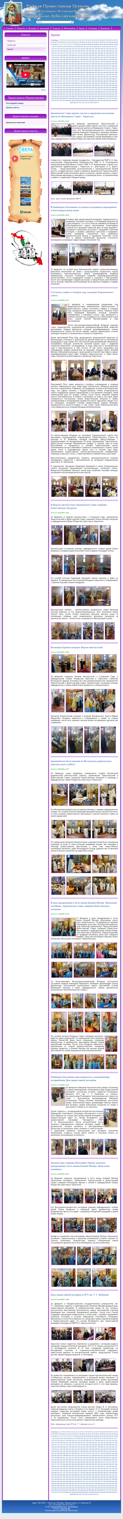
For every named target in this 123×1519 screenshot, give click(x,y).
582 (116, 90)
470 (58, 81)
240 (58, 59)
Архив (10, 49)
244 (70, 59)
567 (73, 90)
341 (84, 68)
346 (99, 68)
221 (70, 57)
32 (115, 40)
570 (81, 90)
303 (107, 64)
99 (117, 44)
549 (87, 87)
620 (93, 94)
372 (107, 70)
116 (98, 46)
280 (107, 62)
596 (90, 92)
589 (70, 92)
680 (67, 100)
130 (73, 49)
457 (87, 79)
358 (67, 70)
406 (73, 74)
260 (116, 59)
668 (99, 98)
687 (87, 100)
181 (87, 53)
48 (80, 42)
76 (70, 44)
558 (113, 87)
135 (87, 49)
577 (101, 90)
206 (93, 55)
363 (81, 70)
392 (99, 72)
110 (82, 46)
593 (81, 92)
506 (96, 83)
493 (58, 83)
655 (61, 98)
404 (67, 74)
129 (70, 49)
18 (86, 40)
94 (107, 44)
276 (96, 62)
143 (110, 49)
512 (113, 83)
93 (105, 44)
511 (110, 83)
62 (109, 42)
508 (101, 83)
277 (99, 62)
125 (58, 49)
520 (70, 85)
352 (116, 68)
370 (101, 70)
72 (62, 44)
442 (110, 77)
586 (61, 92)
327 (110, 66)
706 (94, 103)
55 (94, 42)
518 (64, 85)
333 (61, 68)
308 (55, 66)
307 (52, 66)
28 (107, 40)
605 (116, 92)
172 (61, 53)
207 (96, 55)
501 (81, 83)
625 (107, 94)
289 (67, 64)
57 (98, 42)
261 (52, 62)
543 (70, 87)
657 (67, 98)
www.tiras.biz (65, 1509)
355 (58, 70)
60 (105, 42)
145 (116, 49)
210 (104, 55)
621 (96, 94)
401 (58, 74)
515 (55, 85)
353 (52, 70)
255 (101, 59)
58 (100, 42)
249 (84, 59)
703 (86, 103)
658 (70, 98)
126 (61, 49)
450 (67, 79)
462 (101, 79)
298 (93, 64)
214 (116, 55)
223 (75, 57)
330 (52, 68)
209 (101, 55)
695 (110, 100)
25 (101, 40)
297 (90, 64)
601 (104, 92)
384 (75, 72)
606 (52, 94)
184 (96, 53)
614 (75, 94)
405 (70, 74)
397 (113, 72)
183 (93, 53)
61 (107, 42)
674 (116, 98)
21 (92, 40)
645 (99, 96)
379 (61, 72)
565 (67, 90)
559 (116, 87)
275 (93, 62)
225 (81, 57)
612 (70, 94)
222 (73, 57)
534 (110, 85)
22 (94, 40)
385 (78, 72)
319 (87, 66)
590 (73, 92)
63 (111, 42)
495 (64, 83)
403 (64, 74)
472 (64, 81)
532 (104, 85)
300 (99, 64)
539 (58, 87)
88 (94, 44)
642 (90, 96)
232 (101, 57)
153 (73, 51)
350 (110, 68)
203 (84, 55)
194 (58, 55)
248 (81, 59)
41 (66, 42)
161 (96, 51)
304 (110, 64)
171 (58, 53)
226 (84, 57)
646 (101, 96)
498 (73, 83)
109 (79, 46)
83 (84, 44)
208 (99, 55)
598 (96, 92)
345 (96, 68)
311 (64, 66)
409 (81, 74)
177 (75, 53)
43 (70, 42)
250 (87, 59)
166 (110, 51)
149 (61, 51)
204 (87, 55)
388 (87, 72)
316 (78, 66)
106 (70, 46)
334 (64, 68)
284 (52, 64)
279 (104, 62)
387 (84, 72)
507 (99, 83)
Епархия (56, 28)
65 (115, 42)
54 (92, 42)
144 (113, 49)
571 (84, 90)
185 (99, 53)
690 (96, 100)
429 (73, 77)
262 (55, 62)
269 (75, 62)
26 (103, 40)
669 (101, 98)
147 (55, 51)
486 (104, 81)
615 (78, 94)
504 (90, 83)
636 (73, 96)
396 (110, 72)
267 (70, 62)
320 (90, 66)
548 (84, 87)
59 (103, 42)
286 (58, 64)
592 (78, 92)
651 (116, 96)
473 (67, 81)
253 (96, 59)
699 (74, 103)
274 (90, 62)
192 (52, 55)
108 (76, 46)
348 (104, 68)
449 (64, 79)
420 (113, 74)
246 (75, 59)
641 (87, 96)
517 (61, 85)
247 (78, 59)
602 (107, 92)
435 (90, 77)
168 (116, 51)
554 (101, 87)
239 (55, 59)
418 (107, 74)
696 (113, 100)
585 (58, 92)
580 (110, 90)
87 (92, 44)
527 (90, 85)
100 (53, 46)
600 (101, 92)
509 (104, 83)
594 (84, 92)
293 (78, 64)
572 (87, 90)
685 (81, 100)
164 (104, 51)
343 (90, 68)
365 (87, 70)
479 (84, 81)
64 (113, 42)
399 (52, 74)
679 (64, 100)
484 (99, 81)
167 (113, 51)
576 (99, 90)
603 (110, 92)
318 (84, 66)
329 (116, 66)
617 (84, 94)
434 (87, 77)
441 (107, 77)
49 (82, 42)
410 (84, 74)
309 (58, 66)
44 (72, 42)
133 (81, 49)
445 (52, 79)
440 (104, 77)
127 (64, 49)
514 (52, 85)
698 (71, 103)
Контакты (105, 28)
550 (90, 87)
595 (87, 92)
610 (64, 94)
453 (75, 79)
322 (96, 66)
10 (70, 40)
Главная (9, 28)
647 (104, 96)
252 (93, 59)
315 (75, 66)
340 (81, 68)
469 (55, 81)
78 (74, 44)
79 (76, 44)
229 (93, 57)
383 (73, 72)
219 (64, 57)
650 (113, 96)
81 (80, 44)
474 (70, 81)
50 (84, 42)
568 (75, 90)
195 (61, 55)
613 (72, 94)
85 (88, 44)
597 (93, 92)
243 (67, 59)
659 (73, 98)
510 (107, 83)
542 (67, 87)
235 (110, 57)
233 (104, 57)
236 (113, 57)
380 (64, 72)
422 (52, 77)
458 (90, 79)
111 (85, 46)
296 (87, 64)
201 (78, 55)
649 (110, 96)
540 (61, 87)
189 (110, 53)
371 (104, 70)
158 (87, 51)
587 (64, 92)
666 (93, 98)
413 (93, 74)
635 (70, 96)
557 (110, 87)
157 (84, 51)
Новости (21, 28)
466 (113, 79)
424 (58, 77)
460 (96, 79)
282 (113, 62)
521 (73, 85)
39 (62, 42)
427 (67, 77)
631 (58, 96)
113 (90, 46)
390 (93, 72)
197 (67, 55)
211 (107, 55)
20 (90, 40)
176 (73, 53)
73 (64, 44)
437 (96, 77)
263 (58, 62)
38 (60, 42)
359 (70, 70)
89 (96, 44)
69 (56, 44)
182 (90, 53)
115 (96, 46)
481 (90, 81)
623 (101, 94)
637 (75, 96)
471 (61, 81)
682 (73, 100)
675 (52, 100)
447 (58, 79)
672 (110, 98)
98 (115, 44)
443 (113, 77)
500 (78, 83)
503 (87, 83)
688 (90, 100)
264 (61, 62)
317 (81, 66)
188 (107, 53)
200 (75, 55)
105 (67, 46)
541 (64, 87)
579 (107, 90)
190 (113, 53)
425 (61, 77)
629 (52, 96)
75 (68, 44)
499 (75, 83)
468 (52, 81)
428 (70, 77)
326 (107, 66)
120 (109, 46)
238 (52, 59)
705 (91, 103)
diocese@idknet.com (59, 1507)
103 (62, 46)
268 (73, 62)
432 (81, 77)
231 (99, 57)
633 (64, 96)
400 (55, 74)
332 (58, 68)
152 (70, 51)
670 (104, 98)
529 (96, 85)
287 (61, 64)
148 (58, 51)
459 (93, 79)
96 (111, 44)
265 (64, 62)
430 (75, 77)
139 (99, 49)
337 (73, 68)
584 (55, 92)
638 (78, 96)
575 (96, 90)
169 (52, 53)
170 (55, 53)
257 (107, 59)
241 (61, 59)
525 (84, 85)
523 (78, 85)
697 (116, 100)
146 (52, 51)
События (11, 45)
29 (109, 40)
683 (75, 100)
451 (70, 79)
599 (99, 92)
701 (80, 103)
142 (107, 49)
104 (65, 46)
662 (81, 98)
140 (101, 49)
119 (107, 46)
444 (116, 77)
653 (55, 98)
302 (104, 64)
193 (55, 55)
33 (117, 40)
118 (104, 46)
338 (75, 68)
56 (96, 42)
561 (55, 90)
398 (116, 72)
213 (113, 55)
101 (56, 46)
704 (88, 103)
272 (84, 62)
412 (90, 74)
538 (55, 87)
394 (104, 72)
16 (82, 40)
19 (88, 40)
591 (75, 92)
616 (81, 94)
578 (104, 90)
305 (113, 64)
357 (64, 70)
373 (110, 70)
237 (116, 57)
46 (76, 42)
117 (101, 46)
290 (70, 64)
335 (67, 68)
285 (55, 64)
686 (84, 100)
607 (55, 94)
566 (70, 90)
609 (61, 94)
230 (96, 57)
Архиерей (44, 28)
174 (67, 53)
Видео (82, 28)
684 (78, 100)
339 (78, 68)
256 (104, 59)
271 (81, 62)
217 (58, 57)
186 (101, 53)
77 (72, 44)
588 (67, 92)
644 (96, 96)
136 (90, 49)
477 (78, 81)
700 (77, 103)
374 (113, 70)
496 (67, 83)
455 (81, 79)
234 (107, 57)
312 (67, 66)
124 (55, 49)
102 (59, 46)
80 (78, 44)
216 (55, 57)
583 (52, 92)
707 (97, 103)
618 (87, 94)
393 (101, 72)
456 (84, 79)
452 (73, 79)
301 (101, 64)
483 (96, 81)
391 (96, 72)
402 (61, 74)
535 (113, 85)
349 (107, 68)
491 (52, 83)
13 (76, 40)
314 (72, 66)
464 (107, 79)
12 (74, 40)
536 (116, 85)
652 (52, 98)
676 (55, 100)
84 (86, 44)
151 (67, 51)
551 (93, 87)
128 (67, 49)
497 (70, 83)
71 (60, 44)
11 (72, 40)
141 (104, 49)
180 (84, 53)
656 (64, 98)
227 (87, 57)
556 (107, 87)
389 (90, 72)
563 (61, 90)
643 (93, 96)
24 (99, 40)
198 (70, 55)
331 (55, 68)
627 (113, 94)
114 (93, 46)
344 (93, 68)
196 (64, 55)
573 (90, 90)
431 (78, 77)
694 (107, 100)
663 (84, 98)
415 (98, 74)
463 (104, 79)
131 (75, 49)
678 (61, 100)
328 (113, 66)
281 (110, 62)
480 (87, 81)
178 (78, 53)
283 (116, 62)
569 (78, 90)
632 (61, 96)
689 (93, 100)
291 (73, 64)
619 (90, 94)
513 (116, 83)
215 (52, 57)
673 (113, 98)
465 (110, 79)
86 (90, 44)
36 (56, 42)
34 (51, 42)
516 (58, 85)
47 (78, 42)
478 (81, 81)
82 (82, 44)
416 (101, 74)
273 (87, 62)
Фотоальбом (69, 28)
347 (101, 68)
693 (104, 100)
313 (70, 66)
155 (78, 51)
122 (115, 46)
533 (107, 85)
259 (113, 59)
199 (73, 55)
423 (55, 77)
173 (64, 53)
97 (113, 44)
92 (103, 44)
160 (93, 51)
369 (99, 70)
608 (58, 94)
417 (104, 74)
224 (78, 57)
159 (90, 51)
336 (70, 68)
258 (110, 59)
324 (101, 66)
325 (104, 66)
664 (87, 98)
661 (78, 98)
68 (54, 44)
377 (55, 72)
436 (93, 77)
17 (84, 40)
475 (73, 81)
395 (107, 72)
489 (113, 81)
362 (78, 70)
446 (55, 79)
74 (66, 44)
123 (52, 49)
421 (116, 74)
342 (87, 68)
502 (84, 83)
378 (58, 72)
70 (58, 44)
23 (97, 40)
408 (78, 74)
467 (116, 79)
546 (78, 87)
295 (84, 64)
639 (81, 96)
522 (75, 85)
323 (98, 66)
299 (96, 64)
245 (73, 59)
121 (112, 46)
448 (61, 79)
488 (110, 81)
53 (90, 42)
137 (93, 49)
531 (101, 85)
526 (87, 85)
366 (90, 70)
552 (96, 87)
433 (84, 77)
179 (81, 53)
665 (90, 98)
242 (64, 59)
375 (116, 70)
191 (116, 53)
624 (104, 94)
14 (78, 40)
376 (52, 72)
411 (87, 74)
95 (109, 44)
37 (58, 42)
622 (98, 94)
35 (54, 42)
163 (101, 51)
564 (64, 90)
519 (67, 85)
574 (93, 90)
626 (110, 94)
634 (67, 96)
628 (116, 94)
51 (86, 42)
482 (93, 81)
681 (70, 100)
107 (73, 46)
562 (58, 90)
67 (51, 44)
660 (75, 98)
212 (110, 55)
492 (55, 83)
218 (61, 57)
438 (99, 77)
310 (61, 66)
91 (100, 44)
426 (64, 77)
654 (58, 98)
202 (81, 55)
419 (110, 74)
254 (99, 59)
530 (99, 85)
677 (58, 100)
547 (81, 87)
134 (84, 49)
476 (75, 81)
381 (67, 72)
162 (99, 51)
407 (75, 74)
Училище (92, 28)
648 (107, 96)
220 (67, 57)
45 (74, 42)
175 (70, 53)
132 (78, 49)
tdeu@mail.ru (73, 1507)
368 (96, 70)
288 (64, 64)
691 (99, 100)
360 (73, 70)
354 (55, 70)
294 (81, 64)
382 (70, 72)
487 (107, 81)
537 (52, 87)
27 (105, 40)
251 (90, 59)
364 (84, 70)
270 (78, 62)
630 (55, 96)
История (32, 28)
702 (83, 103)
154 (75, 51)
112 (87, 46)
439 (101, 77)
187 (104, 53)
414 (96, 74)
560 (52, 90)
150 (64, 51)
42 (68, 42)
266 (67, 62)
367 (93, 70)
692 (101, 100)
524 (81, 85)
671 (107, 98)
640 (84, 96)
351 (113, 68)
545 (75, 87)
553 (99, 87)
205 (90, 55)
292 (75, 64)
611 (67, 94)
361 (75, 70)
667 (96, 98)
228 (90, 57)
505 (93, 83)
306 (116, 64)
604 (113, 92)
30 (111, 40)
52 (88, 42)
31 (113, 40)
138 (96, 49)
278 (101, 62)
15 (80, 40)
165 (107, 51)
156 (81, 51)
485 (101, 81)
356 (61, 70)
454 (78, 79)
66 (117, 42)
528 (93, 85)
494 (61, 83)
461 (99, 79)
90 (98, 44)
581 (113, 90)
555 (104, 87)
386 (81, 72)
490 (116, 81)
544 (73, 87)
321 (93, 66)
